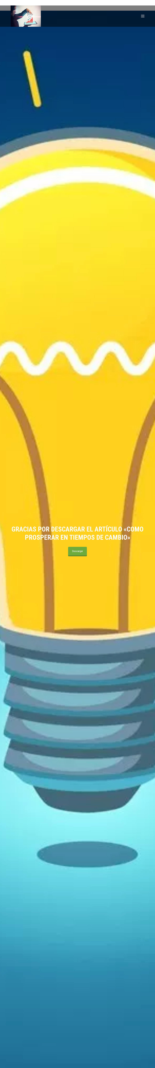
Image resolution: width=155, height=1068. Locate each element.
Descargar (77, 551)
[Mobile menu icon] (142, 16)
